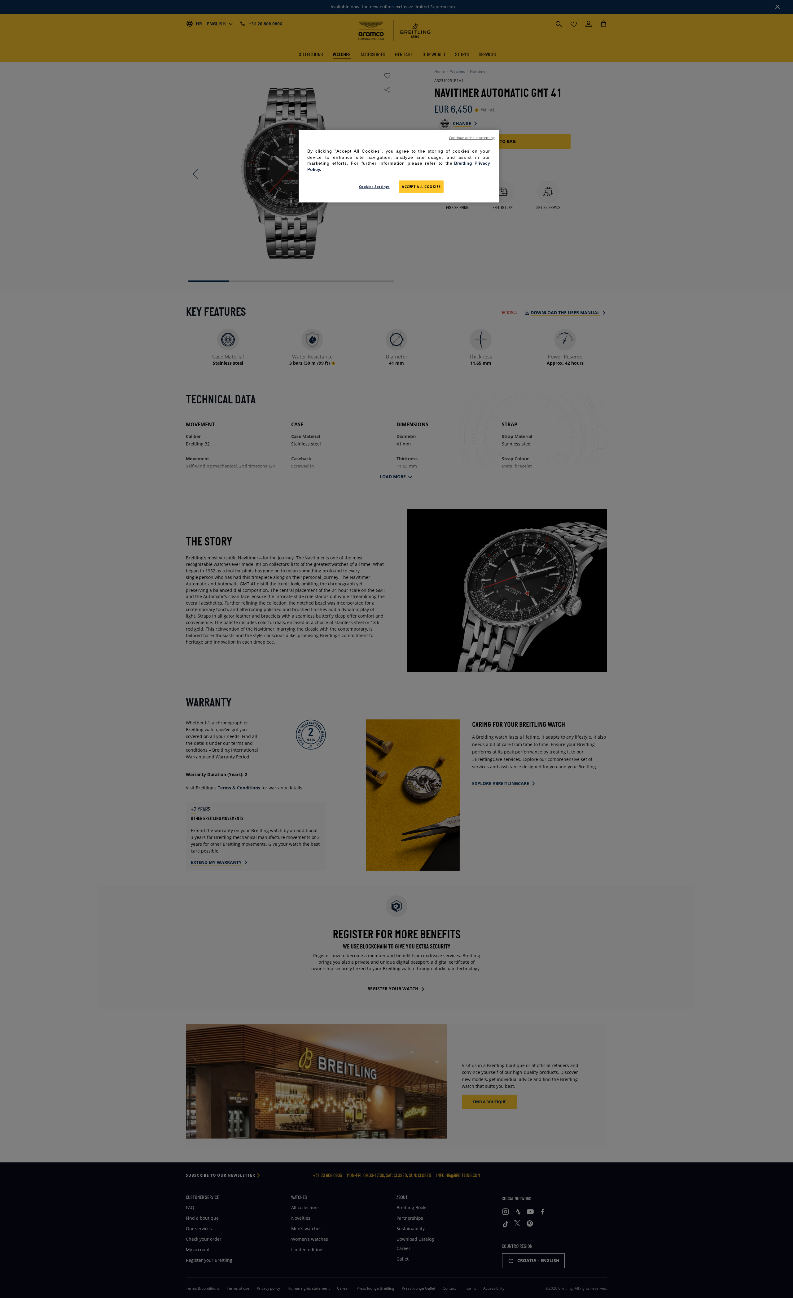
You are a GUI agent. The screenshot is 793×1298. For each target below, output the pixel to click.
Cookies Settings (374, 186)
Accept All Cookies (421, 186)
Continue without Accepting (472, 138)
